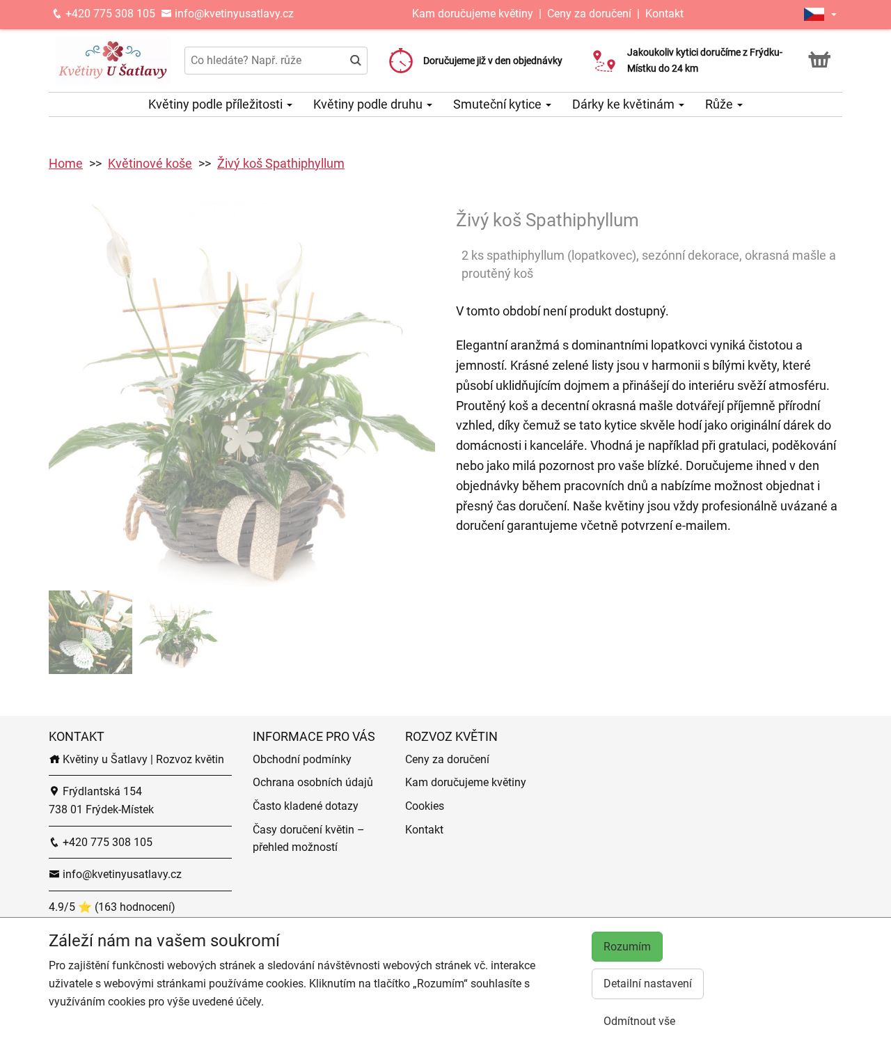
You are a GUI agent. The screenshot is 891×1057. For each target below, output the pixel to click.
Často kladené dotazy (305, 806)
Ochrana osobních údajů (313, 782)
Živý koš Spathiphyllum (281, 163)
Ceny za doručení (589, 13)
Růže (720, 104)
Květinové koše (150, 163)
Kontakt (664, 13)
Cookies (424, 806)
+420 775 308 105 (109, 13)
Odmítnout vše (639, 1021)
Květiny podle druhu (369, 104)
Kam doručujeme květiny (472, 13)
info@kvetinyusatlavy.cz (233, 13)
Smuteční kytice (498, 104)
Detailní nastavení (648, 983)
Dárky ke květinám (624, 104)
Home (66, 163)
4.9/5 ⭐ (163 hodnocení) (112, 907)
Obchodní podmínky (302, 759)
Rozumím (627, 946)
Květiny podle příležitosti (216, 104)
